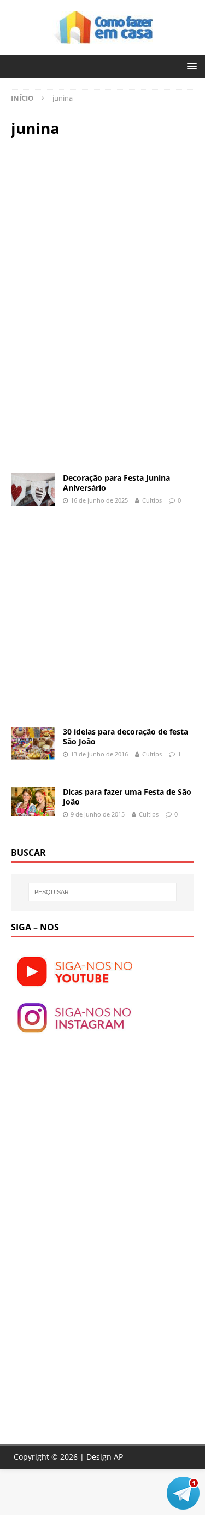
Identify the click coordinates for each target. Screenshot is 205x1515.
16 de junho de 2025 (99, 500)
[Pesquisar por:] (102, 892)
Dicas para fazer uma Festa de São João (127, 796)
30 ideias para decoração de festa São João (125, 736)
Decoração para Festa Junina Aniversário (116, 483)
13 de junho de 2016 (99, 754)
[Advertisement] (103, 225)
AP (118, 1457)
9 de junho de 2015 (98, 814)
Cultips (152, 500)
